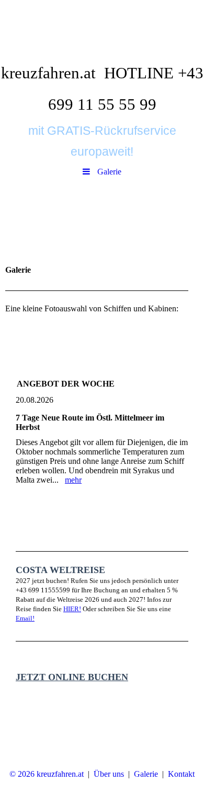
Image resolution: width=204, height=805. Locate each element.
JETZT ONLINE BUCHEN (72, 677)
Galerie (146, 773)
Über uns (109, 773)
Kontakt (181, 773)
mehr (73, 479)
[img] (102, 28)
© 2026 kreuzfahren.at (46, 773)
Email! (25, 618)
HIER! (72, 609)
